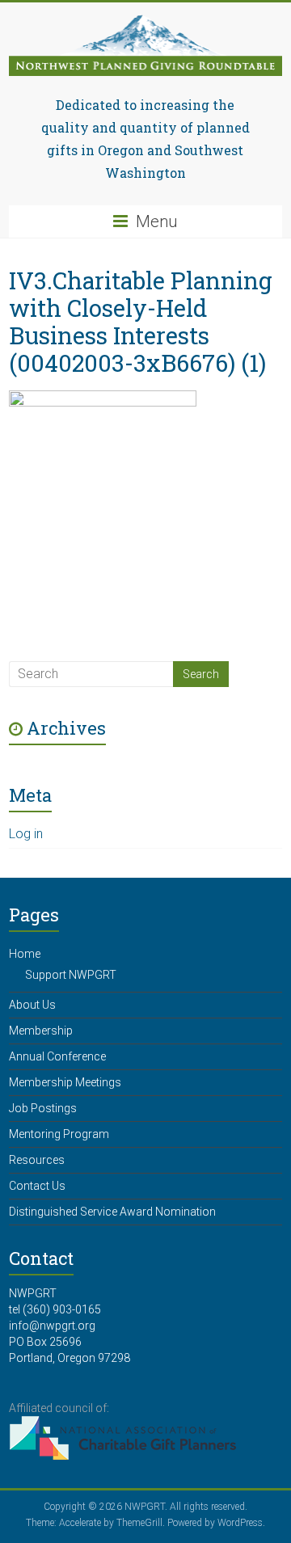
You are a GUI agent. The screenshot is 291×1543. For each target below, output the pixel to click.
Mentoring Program (59, 1134)
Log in (26, 833)
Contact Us (37, 1185)
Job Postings (43, 1108)
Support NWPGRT (70, 974)
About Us (32, 1004)
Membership (41, 1030)
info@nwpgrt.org (52, 1325)
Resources (37, 1159)
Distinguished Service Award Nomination (112, 1211)
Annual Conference (57, 1056)
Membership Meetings (65, 1082)
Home (24, 953)
